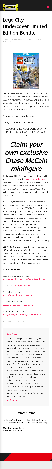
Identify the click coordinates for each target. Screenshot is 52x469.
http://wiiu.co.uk (22, 285)
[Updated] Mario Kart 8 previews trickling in (13, 429)
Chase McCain (10, 321)
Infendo (8, 42)
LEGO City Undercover (35, 179)
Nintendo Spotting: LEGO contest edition (13, 421)
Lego (19, 321)
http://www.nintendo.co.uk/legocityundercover (25, 279)
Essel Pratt (8, 40)
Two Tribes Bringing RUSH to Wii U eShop (37, 421)
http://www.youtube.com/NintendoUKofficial (24, 314)
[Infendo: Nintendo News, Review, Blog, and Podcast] (11, 11)
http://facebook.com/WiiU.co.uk (17, 295)
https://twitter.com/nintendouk (18, 305)
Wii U (14, 179)
